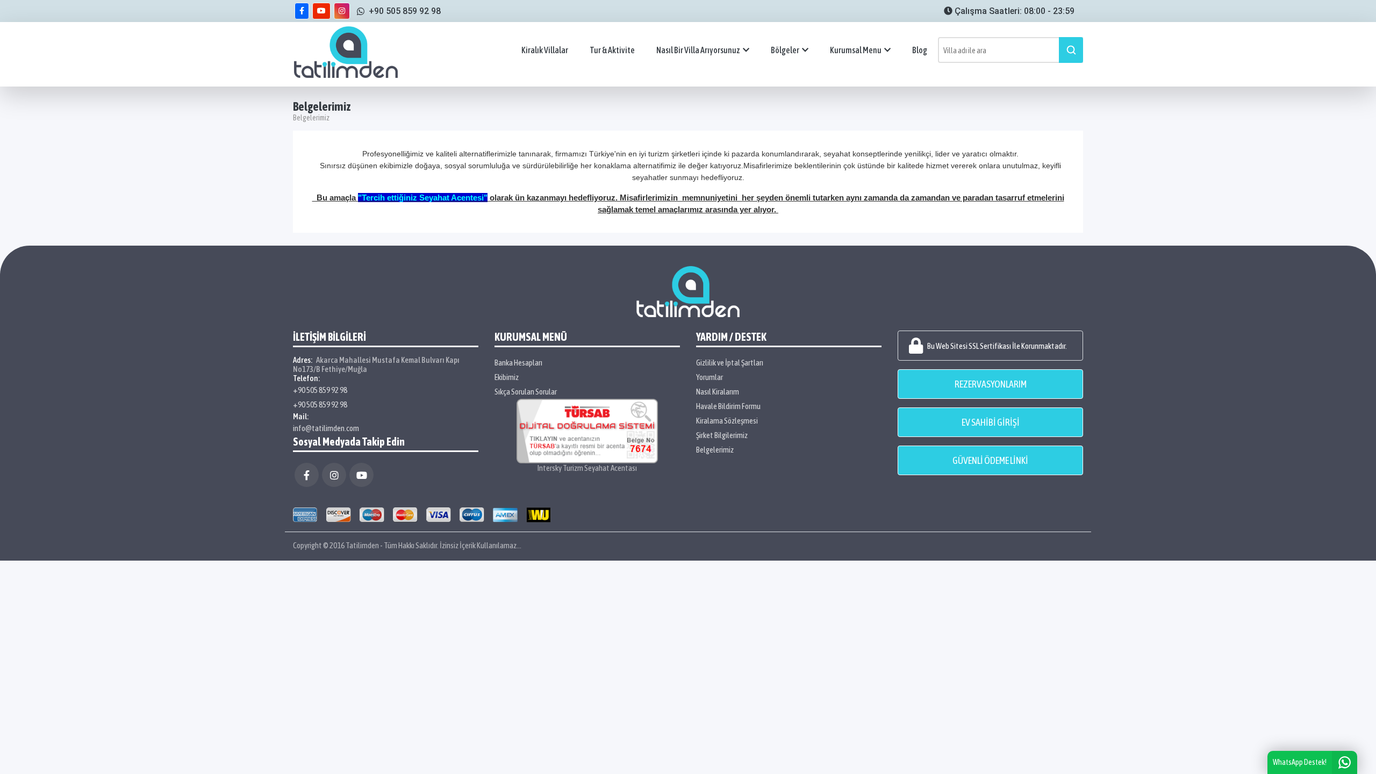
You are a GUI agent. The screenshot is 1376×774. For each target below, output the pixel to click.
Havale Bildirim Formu (728, 406)
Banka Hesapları (518, 362)
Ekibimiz (506, 377)
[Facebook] (307, 475)
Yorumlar (709, 377)
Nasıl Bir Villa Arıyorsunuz (698, 50)
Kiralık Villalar (544, 50)
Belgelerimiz (715, 449)
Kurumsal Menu (856, 50)
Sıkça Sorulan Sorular (525, 391)
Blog (919, 50)
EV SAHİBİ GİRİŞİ (991, 422)
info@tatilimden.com (326, 428)
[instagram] (342, 11)
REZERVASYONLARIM (991, 384)
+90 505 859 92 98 (320, 390)
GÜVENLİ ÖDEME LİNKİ (990, 460)
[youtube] (321, 11)
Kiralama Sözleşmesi (727, 420)
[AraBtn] (1071, 50)
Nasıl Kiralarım (717, 391)
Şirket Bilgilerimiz (722, 435)
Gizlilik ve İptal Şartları (729, 362)
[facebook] (302, 11)
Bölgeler (785, 50)
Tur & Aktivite (612, 50)
